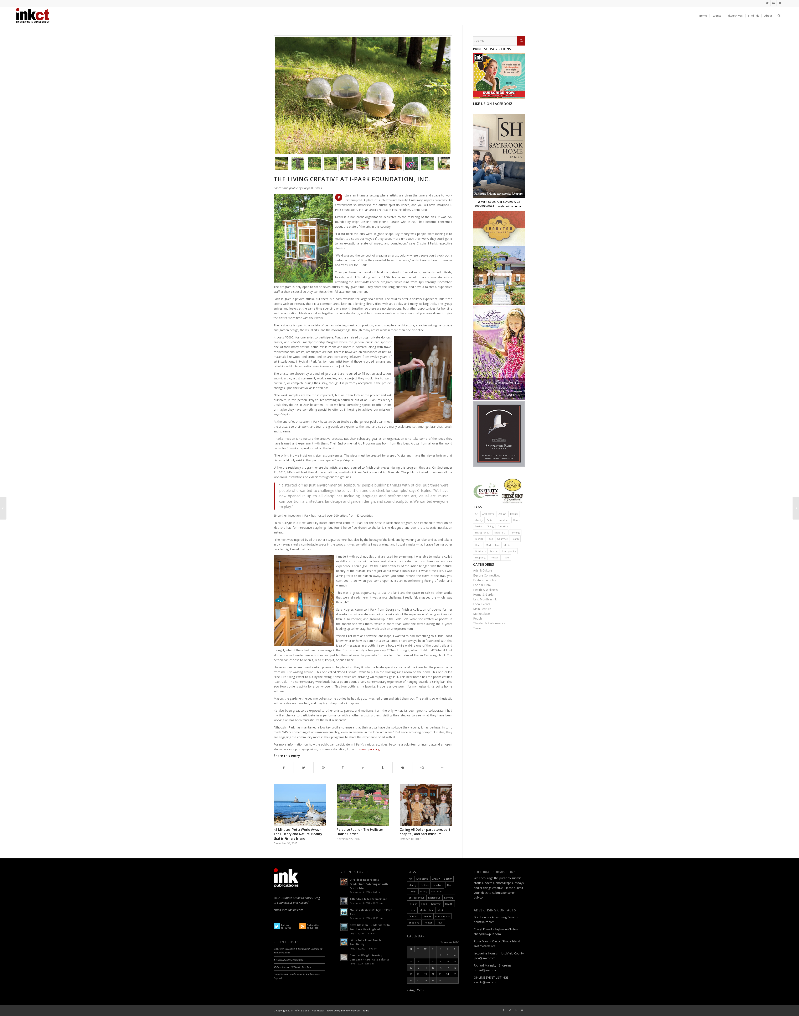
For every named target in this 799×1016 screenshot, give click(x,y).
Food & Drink (482, 585)
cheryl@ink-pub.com (487, 934)
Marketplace (493, 545)
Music (507, 545)
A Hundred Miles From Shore (288, 959)
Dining (490, 526)
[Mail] (780, 3)
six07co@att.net (484, 946)
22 (433, 974)
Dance (516, 520)
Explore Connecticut (486, 575)
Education (503, 526)
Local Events (481, 604)
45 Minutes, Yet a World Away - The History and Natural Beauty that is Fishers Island (298, 834)
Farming (515, 532)
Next (446, 808)
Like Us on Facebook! (492, 104)
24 (447, 974)
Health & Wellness (485, 590)
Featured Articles (484, 580)
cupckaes (504, 520)
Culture (491, 520)
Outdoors (480, 551)
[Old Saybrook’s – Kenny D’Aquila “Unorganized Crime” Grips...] (3, 508)
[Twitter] (767, 3)
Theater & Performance (489, 623)
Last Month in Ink (485, 599)
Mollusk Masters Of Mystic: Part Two (292, 967)
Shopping (480, 557)
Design (479, 526)
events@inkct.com (486, 982)
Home (478, 545)
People (494, 551)
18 (455, 967)
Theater (493, 557)
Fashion (479, 538)
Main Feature (482, 609)
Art (476, 513)
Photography (508, 551)
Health (515, 538)
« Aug (410, 990)
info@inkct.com (292, 910)
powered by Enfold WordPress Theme (347, 1010)
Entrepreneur (482, 532)
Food (490, 538)
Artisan (502, 513)
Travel (505, 557)
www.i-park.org (369, 749)
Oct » (420, 990)
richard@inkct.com (486, 970)
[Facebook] (761, 3)
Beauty (514, 513)
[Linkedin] (773, 3)
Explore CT (500, 532)
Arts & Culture (482, 570)
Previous (280, 808)
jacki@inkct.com (484, 958)
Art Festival (488, 513)
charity (479, 520)
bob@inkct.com (484, 922)
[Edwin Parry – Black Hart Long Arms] (796, 508)
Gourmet (502, 538)
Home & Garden (484, 594)
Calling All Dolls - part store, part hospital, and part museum (425, 831)
